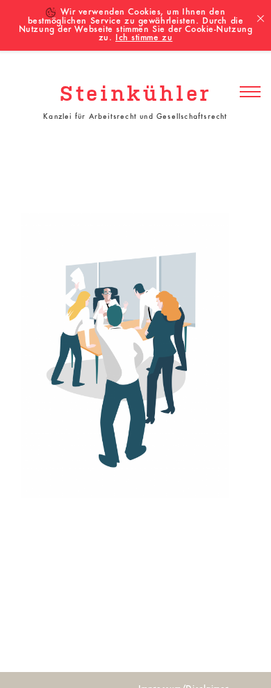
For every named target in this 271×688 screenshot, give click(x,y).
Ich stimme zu (143, 38)
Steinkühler (135, 95)
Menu (250, 92)
